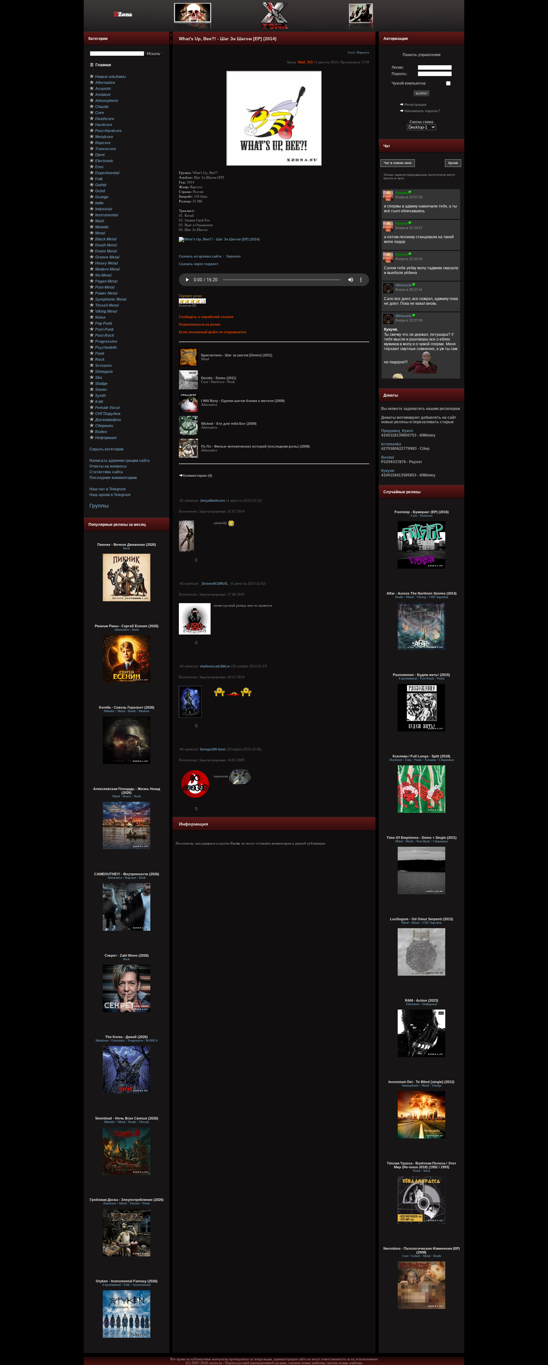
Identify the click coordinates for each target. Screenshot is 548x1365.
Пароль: (399, 74)
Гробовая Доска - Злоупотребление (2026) (127, 1200)
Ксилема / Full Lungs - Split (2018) (421, 756)
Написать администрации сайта (119, 460)
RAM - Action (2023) (421, 1000)
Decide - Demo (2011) (218, 378)
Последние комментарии (113, 477)
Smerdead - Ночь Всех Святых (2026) (126, 1118)
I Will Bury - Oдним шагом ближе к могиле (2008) (243, 401)
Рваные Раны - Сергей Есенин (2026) (127, 626)
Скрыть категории (106, 449)
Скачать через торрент (198, 264)
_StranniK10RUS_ (214, 583)
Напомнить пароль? (422, 111)
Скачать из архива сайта (200, 256)
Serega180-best (212, 749)
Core (351, 52)
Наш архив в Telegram (110, 495)
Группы (99, 505)
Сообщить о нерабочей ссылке (206, 317)
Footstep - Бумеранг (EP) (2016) (422, 512)
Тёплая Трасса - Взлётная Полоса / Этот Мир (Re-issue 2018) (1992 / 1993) (421, 1165)
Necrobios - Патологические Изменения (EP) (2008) (421, 1250)
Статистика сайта (106, 472)
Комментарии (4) (197, 475)
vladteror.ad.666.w (215, 666)
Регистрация (415, 104)
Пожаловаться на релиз (199, 324)
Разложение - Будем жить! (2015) (421, 675)
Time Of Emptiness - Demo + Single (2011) (422, 837)
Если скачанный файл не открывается (212, 332)
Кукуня (387, 471)
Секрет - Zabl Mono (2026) (127, 955)
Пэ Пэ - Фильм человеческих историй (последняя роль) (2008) (255, 446)
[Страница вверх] (171, 37)
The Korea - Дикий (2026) (126, 1037)
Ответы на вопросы (108, 466)
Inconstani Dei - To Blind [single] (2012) (421, 1082)
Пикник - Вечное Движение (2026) (126, 544)
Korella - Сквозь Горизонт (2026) (126, 707)
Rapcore (363, 52)
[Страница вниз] (171, 43)
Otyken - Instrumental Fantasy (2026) (127, 1281)
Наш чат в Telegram (107, 489)
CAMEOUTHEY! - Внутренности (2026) (126, 874)
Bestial (387, 457)
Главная (103, 65)
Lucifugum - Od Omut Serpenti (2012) (421, 919)
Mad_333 (305, 62)
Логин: (398, 67)
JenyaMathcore (212, 500)
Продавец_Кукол (397, 431)
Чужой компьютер (409, 83)
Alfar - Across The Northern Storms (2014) (422, 593)
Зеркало (233, 256)
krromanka (391, 444)
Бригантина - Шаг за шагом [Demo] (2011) (236, 355)
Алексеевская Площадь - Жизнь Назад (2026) (126, 790)
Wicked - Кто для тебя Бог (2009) (229, 423)
